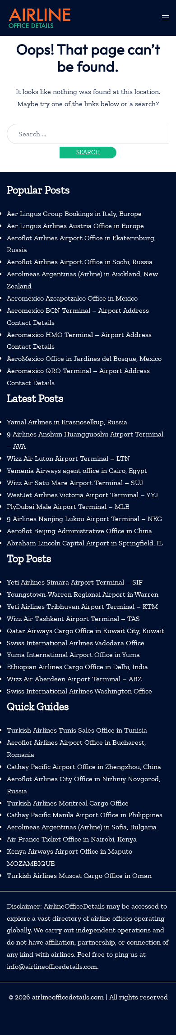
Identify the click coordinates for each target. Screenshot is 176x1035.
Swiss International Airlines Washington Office (79, 691)
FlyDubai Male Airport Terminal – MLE (68, 506)
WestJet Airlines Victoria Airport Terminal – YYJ (82, 494)
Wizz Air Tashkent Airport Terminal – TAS (73, 618)
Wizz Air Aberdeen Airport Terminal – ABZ (74, 679)
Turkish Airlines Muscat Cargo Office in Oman (79, 875)
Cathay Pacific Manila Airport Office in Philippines (84, 814)
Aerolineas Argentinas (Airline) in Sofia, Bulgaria (82, 827)
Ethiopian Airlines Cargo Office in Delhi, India (77, 666)
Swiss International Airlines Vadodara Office (75, 643)
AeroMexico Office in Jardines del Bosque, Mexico (84, 358)
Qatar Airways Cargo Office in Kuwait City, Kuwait (85, 630)
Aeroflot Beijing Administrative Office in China (79, 530)
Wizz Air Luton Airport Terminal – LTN (68, 458)
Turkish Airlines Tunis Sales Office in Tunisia (77, 730)
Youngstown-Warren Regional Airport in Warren (82, 594)
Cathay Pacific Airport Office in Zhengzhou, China (84, 766)
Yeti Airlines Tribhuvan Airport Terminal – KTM (82, 606)
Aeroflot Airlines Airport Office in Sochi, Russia (80, 261)
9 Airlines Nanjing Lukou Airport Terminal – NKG (84, 518)
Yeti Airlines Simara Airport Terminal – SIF (75, 582)
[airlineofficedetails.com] (39, 17)
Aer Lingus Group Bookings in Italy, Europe (74, 213)
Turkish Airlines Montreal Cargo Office (68, 803)
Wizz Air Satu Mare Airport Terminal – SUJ (75, 482)
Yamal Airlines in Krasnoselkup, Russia (67, 422)
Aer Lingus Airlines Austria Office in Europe (75, 225)
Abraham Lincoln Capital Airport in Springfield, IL (85, 543)
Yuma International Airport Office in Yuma (73, 654)
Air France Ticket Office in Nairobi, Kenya (72, 839)
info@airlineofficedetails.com (52, 966)
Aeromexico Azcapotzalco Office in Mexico (72, 298)
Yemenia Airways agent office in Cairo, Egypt (77, 470)
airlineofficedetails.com (68, 997)
